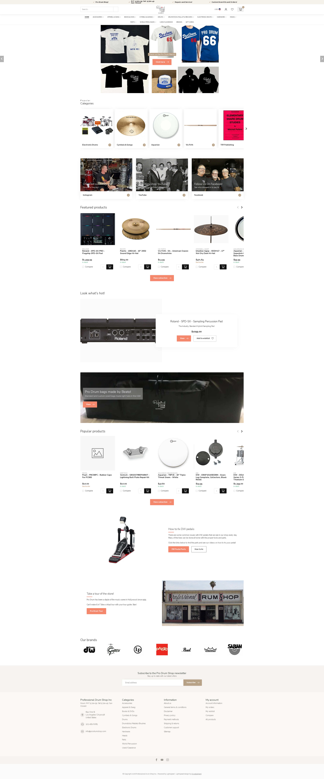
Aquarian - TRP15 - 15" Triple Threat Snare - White (172, 476)
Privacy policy (169, 715)
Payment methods (171, 719)
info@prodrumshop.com (96, 731)
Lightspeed (171, 774)
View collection (160, 278)
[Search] (115, 9)
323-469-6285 (92, 724)
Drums (160, 17)
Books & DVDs (129, 17)
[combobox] (99, 9)
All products (211, 719)
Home (87, 17)
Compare (89, 267)
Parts (132, 22)
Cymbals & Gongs (146, 17)
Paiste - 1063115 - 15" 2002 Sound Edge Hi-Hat (133, 252)
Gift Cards (190, 22)
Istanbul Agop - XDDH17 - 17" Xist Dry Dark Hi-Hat (210, 252)
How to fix (199, 549)
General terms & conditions (175, 707)
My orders (210, 707)
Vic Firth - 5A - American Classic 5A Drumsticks (173, 252)
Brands (179, 22)
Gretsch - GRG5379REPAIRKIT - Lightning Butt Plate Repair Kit (134, 476)
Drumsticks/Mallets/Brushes (180, 17)
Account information (214, 703)
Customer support (171, 728)
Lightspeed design (182, 774)
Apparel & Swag (113, 17)
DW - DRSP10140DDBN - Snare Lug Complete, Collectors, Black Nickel (211, 477)
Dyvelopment (196, 774)
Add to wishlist (203, 338)
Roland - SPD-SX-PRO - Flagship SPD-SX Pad (93, 252)
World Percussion (147, 22)
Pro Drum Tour (96, 611)
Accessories (97, 17)
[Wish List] (232, 9)
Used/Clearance (166, 22)
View (182, 338)
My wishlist (210, 711)
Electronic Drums (204, 17)
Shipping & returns (171, 723)
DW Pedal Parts (179, 549)
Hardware (221, 17)
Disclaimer (168, 711)
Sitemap (167, 732)
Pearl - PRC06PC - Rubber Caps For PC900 (97, 476)
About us (167, 703)
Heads (232, 17)
